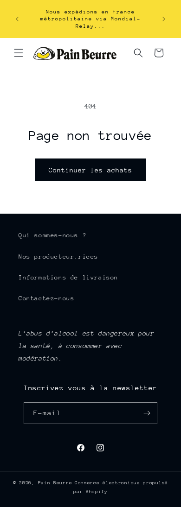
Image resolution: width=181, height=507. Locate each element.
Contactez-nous (46, 298)
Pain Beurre (55, 483)
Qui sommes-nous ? (52, 235)
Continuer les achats (90, 170)
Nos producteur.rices (58, 256)
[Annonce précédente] (17, 19)
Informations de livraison (68, 277)
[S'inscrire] (146, 413)
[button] (18, 53)
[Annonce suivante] (164, 19)
